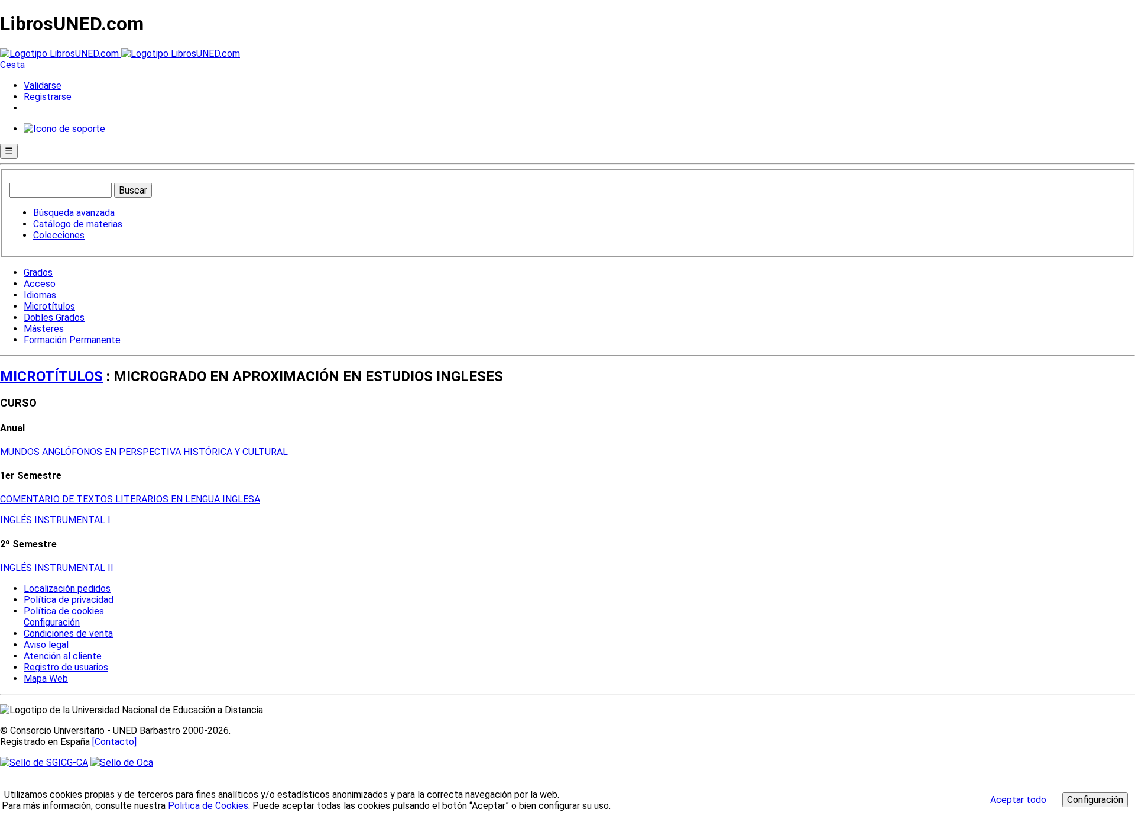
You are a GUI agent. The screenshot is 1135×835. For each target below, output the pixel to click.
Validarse (42, 85)
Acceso (40, 283)
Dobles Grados (54, 317)
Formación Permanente (72, 340)
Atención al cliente (63, 656)
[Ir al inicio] (120, 53)
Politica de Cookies (208, 805)
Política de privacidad (69, 599)
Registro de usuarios (66, 667)
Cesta (12, 64)
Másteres (44, 328)
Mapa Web (46, 678)
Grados (38, 272)
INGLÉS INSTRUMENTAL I (55, 519)
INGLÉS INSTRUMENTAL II (57, 567)
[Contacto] (114, 741)
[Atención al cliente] (64, 128)
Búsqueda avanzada (74, 212)
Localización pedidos (67, 588)
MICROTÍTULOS (51, 376)
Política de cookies (64, 611)
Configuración (51, 622)
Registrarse (48, 96)
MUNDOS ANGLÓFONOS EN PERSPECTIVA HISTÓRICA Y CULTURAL (144, 451)
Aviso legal (46, 644)
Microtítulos (49, 306)
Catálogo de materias (77, 224)
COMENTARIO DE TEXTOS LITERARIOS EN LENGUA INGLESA (130, 499)
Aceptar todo (1018, 799)
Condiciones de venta (68, 633)
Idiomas (40, 295)
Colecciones (59, 235)
